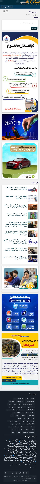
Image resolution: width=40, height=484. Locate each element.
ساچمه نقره (33, 451)
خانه (33, 465)
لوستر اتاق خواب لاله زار (29, 454)
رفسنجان (18, 424)
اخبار (27, 398)
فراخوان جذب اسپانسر (15, 465)
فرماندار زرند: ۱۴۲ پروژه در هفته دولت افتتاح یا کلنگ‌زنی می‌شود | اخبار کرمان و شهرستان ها (15, 233)
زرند (12, 424)
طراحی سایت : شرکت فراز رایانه (20, 480)
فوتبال (32, 429)
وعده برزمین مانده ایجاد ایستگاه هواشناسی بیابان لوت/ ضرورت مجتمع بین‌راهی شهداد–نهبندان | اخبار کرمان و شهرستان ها (16, 225)
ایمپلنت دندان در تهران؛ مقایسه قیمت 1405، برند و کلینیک (16, 197)
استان (9, 404)
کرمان (19, 432)
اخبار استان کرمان (30, 401)
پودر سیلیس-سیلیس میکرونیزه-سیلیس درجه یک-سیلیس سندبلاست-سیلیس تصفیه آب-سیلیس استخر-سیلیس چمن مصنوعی (20, 448)
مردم (21, 429)
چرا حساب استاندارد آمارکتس (21, 441)
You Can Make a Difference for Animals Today (22, 455)
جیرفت (10, 421)
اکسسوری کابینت (21, 443)
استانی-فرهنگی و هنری (18, 413)
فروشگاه (27, 465)
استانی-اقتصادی (20, 410)
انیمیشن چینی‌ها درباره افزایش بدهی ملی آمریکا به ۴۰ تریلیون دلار (16, 188)
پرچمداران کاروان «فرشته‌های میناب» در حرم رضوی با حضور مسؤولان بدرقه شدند (15, 249)
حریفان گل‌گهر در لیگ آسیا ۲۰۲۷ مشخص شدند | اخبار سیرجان (15, 258)
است (15, 404)
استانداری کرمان (21, 407)
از (19, 404)
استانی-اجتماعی (30, 410)
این (12, 415)
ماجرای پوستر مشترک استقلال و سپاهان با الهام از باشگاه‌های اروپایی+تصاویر (15, 206)
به (24, 418)
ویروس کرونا (14, 429)
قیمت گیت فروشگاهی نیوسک (17, 451)
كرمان (27, 429)
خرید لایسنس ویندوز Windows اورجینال (23, 440)
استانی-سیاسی (10, 410)
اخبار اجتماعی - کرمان (18, 398)
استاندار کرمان (31, 407)
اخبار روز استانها (20, 401)
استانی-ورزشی (31, 415)
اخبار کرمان (11, 401)
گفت (13, 432)
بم (28, 418)
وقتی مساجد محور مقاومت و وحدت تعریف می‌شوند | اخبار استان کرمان (17, 215)
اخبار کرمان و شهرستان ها (28, 404)
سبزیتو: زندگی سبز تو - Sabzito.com (16, 460)
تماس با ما (31, 468)
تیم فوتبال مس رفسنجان (28, 421)
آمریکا (32, 398)
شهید (10, 427)
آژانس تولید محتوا (28, 462)
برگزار (33, 418)
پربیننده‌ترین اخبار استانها (28, 432)
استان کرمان (12, 407)
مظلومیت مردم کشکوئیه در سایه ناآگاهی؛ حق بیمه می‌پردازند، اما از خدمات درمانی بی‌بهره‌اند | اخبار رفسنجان (15, 241)
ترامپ (19, 418)
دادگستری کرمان (30, 424)
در (23, 424)
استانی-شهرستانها (30, 413)
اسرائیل (23, 415)
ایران (17, 415)
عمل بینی (9, 455)
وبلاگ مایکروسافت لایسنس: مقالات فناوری (23, 444)
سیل (27, 427)
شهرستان (16, 427)
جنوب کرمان (17, 421)
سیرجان (32, 427)
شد (22, 427)
